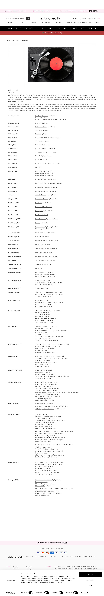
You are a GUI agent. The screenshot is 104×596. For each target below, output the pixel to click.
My (36, 362)
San (36, 403)
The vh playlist (82, 22)
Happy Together (40, 400)
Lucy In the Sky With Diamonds (44, 183)
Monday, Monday (40, 440)
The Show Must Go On (41, 260)
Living (82, 28)
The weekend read (70, 22)
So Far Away (39, 336)
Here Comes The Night (42, 272)
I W (36, 472)
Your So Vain (39, 338)
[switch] (46, 592)
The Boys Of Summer (41, 152)
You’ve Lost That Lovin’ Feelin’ (44, 376)
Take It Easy (38, 203)
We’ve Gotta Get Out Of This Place (45, 438)
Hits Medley (38, 444)
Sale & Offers (93, 22)
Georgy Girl (38, 442)
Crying (37, 300)
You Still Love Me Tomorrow (45, 462)
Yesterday (38, 378)
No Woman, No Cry (41, 302)
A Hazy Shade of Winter (42, 282)
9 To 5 (37, 118)
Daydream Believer (41, 457)
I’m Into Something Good (42, 464)
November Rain (40, 352)
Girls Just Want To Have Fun (43, 480)
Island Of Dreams (40, 470)
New (22, 22)
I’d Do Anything (39, 455)
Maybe (37, 453)
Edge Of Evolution (40, 219)
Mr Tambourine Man (41, 436)
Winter (37, 284)
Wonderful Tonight (40, 484)
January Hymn (39, 249)
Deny (90, 585)
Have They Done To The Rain (47, 344)
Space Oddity (39, 156)
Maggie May (39, 316)
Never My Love (39, 374)
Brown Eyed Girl (40, 274)
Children (73, 28)
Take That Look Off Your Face (44, 292)
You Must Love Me (40, 296)
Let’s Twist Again (40, 227)
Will (36, 462)
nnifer (38, 370)
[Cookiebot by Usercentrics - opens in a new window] (10, 593)
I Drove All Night (40, 173)
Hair (64, 28)
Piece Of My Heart (40, 276)
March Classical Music (41, 215)
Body (58, 28)
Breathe (37, 229)
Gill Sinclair (11, 92)
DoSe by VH (12, 28)
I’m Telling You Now (40, 434)
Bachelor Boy (39, 424)
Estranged (38, 306)
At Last (37, 159)
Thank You (38, 264)
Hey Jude (38, 372)
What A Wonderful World (42, 137)
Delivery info (30, 569)
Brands (34, 22)
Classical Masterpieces (42, 237)
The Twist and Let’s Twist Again (44, 420)
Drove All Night (39, 171)
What (37, 344)
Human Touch (39, 191)
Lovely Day (38, 245)
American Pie (39, 320)
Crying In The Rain (40, 346)
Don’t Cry (38, 304)
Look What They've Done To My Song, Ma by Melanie (50, 330)
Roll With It (38, 134)
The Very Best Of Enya (42, 288)
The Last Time (39, 390)
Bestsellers (46, 22)
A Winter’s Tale (39, 280)
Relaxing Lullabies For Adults (43, 207)
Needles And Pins (40, 428)
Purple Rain (38, 350)
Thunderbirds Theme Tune (43, 398)
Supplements (41, 28)
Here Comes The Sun (41, 199)
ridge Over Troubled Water (44, 356)
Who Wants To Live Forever (43, 241)
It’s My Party (39, 426)
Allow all (90, 574)
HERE (65, 543)
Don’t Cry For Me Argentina (43, 294)
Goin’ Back (38, 466)
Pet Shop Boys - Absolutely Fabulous (46, 256)
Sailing (37, 366)
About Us (29, 567)
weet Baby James (41, 326)
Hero (36, 123)
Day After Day (39, 364)
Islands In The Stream (41, 119)
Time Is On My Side (40, 388)
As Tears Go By (39, 382)
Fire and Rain (39, 328)
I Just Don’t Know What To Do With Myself (47, 488)
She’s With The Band (41, 414)
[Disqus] (52, 518)
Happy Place (39, 211)
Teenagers (92, 28)
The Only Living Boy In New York (44, 358)
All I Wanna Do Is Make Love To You (45, 416)
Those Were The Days (41, 449)
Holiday (37, 145)
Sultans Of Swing (40, 418)
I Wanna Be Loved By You (42, 163)
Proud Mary (38, 451)
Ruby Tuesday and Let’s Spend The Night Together (50, 392)
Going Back (13, 90)
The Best (37, 130)
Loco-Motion (39, 468)
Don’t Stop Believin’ (41, 252)
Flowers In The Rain (41, 348)
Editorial (58, 22)
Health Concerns (26, 28)
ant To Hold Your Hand (44, 472)
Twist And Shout (40, 422)
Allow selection (90, 580)
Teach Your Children (41, 310)
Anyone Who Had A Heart (43, 491)
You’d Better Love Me (41, 394)
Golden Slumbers (40, 233)
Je (36, 370)
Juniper (42, 370)
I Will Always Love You (41, 116)
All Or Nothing (39, 386)
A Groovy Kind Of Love (42, 493)
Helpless (37, 312)
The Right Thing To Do (41, 340)
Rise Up (37, 223)
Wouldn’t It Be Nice (40, 148)
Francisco (41, 403)
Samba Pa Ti (39, 360)
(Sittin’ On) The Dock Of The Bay (45, 409)
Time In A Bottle (40, 322)
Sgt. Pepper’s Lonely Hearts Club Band (46, 406)
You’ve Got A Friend (40, 127)
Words (37, 447)
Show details (84, 592)
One (36, 167)
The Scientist (38, 141)
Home (10, 22)
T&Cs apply (57, 33)
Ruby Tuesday (39, 332)
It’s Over (37, 495)
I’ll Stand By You (40, 179)
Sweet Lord (40, 362)
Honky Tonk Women (41, 396)
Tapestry (38, 334)
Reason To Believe (40, 318)
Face (51, 28)
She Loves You (39, 474)
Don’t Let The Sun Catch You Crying (45, 431)
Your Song (38, 314)
